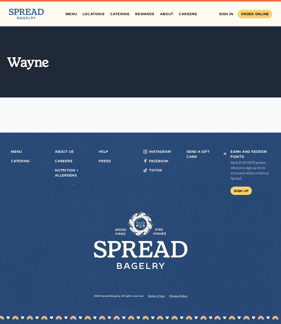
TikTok (155, 170)
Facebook (159, 161)
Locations (94, 14)
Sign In (226, 14)
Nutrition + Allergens (66, 172)
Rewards (145, 14)
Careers (188, 14)
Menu (71, 14)
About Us (64, 151)
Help (103, 151)
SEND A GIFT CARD (198, 153)
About (166, 14)
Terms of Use (156, 296)
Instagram (160, 151)
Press (105, 161)
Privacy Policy (178, 296)
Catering (120, 14)
